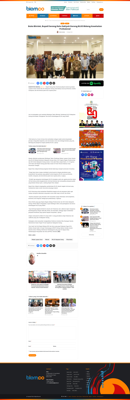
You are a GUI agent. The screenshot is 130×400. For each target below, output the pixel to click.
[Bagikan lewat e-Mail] (50, 83)
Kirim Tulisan (76, 2)
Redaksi (88, 2)
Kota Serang (76, 381)
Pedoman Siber (83, 2)
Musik (75, 383)
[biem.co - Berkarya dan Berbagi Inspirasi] (35, 8)
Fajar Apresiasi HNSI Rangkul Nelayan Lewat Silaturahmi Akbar (69, 150)
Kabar (62, 23)
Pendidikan (78, 388)
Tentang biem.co (100, 2)
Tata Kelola (69, 239)
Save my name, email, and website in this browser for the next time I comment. (44, 351)
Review (76, 15)
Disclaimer (70, 2)
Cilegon (69, 374)
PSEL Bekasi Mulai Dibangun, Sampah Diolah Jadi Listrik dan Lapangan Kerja (44, 150)
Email (30, 346)
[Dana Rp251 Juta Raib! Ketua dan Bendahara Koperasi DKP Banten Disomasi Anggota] (36, 303)
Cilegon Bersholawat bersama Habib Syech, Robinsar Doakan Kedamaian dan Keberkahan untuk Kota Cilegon (95, 227)
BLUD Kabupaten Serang (58, 239)
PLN (68, 390)
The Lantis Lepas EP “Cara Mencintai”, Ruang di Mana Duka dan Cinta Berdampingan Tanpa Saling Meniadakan (52, 310)
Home (47, 20)
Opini (76, 385)
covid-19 (76, 374)
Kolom (87, 15)
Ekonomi (69, 376)
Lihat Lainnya (91, 234)
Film (76, 376)
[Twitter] (41, 83)
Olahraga (69, 385)
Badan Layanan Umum (37, 239)
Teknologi (54, 15)
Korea (69, 381)
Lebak (69, 383)
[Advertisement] (52, 102)
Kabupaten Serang (78, 379)
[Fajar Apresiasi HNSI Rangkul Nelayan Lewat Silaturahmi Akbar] (57, 150)
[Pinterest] (44, 83)
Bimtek (47, 239)
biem (98, 15)
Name (30, 341)
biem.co (42, 87)
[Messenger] (47, 83)
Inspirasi (65, 15)
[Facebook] (38, 83)
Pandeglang (70, 388)
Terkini (32, 15)
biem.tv (65, 2)
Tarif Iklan (93, 2)
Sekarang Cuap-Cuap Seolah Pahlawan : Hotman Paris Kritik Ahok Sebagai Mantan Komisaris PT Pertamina (68, 310)
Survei (88, 386)
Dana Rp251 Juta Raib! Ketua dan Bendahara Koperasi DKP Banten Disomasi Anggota (36, 309)
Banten (69, 372)
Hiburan (43, 15)
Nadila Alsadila (62, 32)
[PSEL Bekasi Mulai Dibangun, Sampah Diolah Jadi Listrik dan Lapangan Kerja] (32, 150)
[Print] (53, 83)
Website (54, 346)
